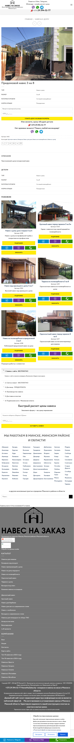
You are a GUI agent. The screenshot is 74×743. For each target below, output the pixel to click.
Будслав (15, 450)
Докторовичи (38, 466)
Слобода (68, 453)
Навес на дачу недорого (10, 571)
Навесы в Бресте (7, 662)
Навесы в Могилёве (8, 673)
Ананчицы (5, 450)
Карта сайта (5, 651)
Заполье (57, 447)
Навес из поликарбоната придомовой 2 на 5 (19, 339)
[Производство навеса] (3, 391)
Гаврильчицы (27, 453)
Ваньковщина (16, 460)
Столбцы (68, 472)
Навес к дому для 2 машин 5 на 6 (18, 231)
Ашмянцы (5, 457)
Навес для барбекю (8, 603)
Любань (57, 469)
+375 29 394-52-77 (38, 125)
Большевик (5, 469)
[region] (50, 725)
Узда (66, 475)
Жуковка (47, 457)
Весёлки (15, 466)
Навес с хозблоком (8, 610)
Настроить (38, 734)
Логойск (57, 466)
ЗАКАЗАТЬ (19, 253)
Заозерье (47, 475)
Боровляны (5, 475)
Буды (14, 453)
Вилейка (15, 469)
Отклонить (51, 734)
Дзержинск (37, 463)
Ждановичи (48, 450)
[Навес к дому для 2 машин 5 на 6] (18, 214)
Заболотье (47, 463)
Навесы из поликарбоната (40, 139)
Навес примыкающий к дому (11, 567)
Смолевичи (68, 460)
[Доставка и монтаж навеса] (3, 396)
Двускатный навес (8, 595)
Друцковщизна (38, 479)
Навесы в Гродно (7, 666)
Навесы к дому (42, 19)
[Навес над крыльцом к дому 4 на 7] (18, 271)
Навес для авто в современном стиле (15, 606)
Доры (35, 472)
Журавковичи (48, 460)
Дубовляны (48, 447)
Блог (3, 640)
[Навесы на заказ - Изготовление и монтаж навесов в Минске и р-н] (12, 3)
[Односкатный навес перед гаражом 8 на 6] (55, 321)
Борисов (5, 472)
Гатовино (26, 460)
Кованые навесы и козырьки (11, 589)
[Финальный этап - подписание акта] (3, 400)
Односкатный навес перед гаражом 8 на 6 (55, 335)
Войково (15, 479)
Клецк (56, 457)
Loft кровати (6, 629)
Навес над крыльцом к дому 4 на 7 (18, 286)
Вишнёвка (15, 472)
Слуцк (67, 457)
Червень (67, 484)
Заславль (57, 450)
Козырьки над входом (9, 563)
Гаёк (24, 457)
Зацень (56, 453)
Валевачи (15, 457)
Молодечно (58, 481)
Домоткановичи (38, 469)
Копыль (56, 460)
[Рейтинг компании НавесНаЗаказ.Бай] (8, 540)
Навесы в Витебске (8, 677)
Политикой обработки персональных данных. (47, 730)
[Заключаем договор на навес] (3, 387)
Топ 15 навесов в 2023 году (11, 655)
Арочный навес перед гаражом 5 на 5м (55, 224)
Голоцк (25, 472)
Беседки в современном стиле (12, 614)
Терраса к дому (7, 582)
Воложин (26, 450)
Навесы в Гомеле (7, 670)
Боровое (5, 479)
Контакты (5, 647)
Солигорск (68, 463)
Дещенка (36, 460)
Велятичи (15, 463)
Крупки (56, 463)
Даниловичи (37, 453)
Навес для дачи (27, 139)
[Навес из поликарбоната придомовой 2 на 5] (18, 323)
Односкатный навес (8, 578)
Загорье (46, 466)
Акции (3, 643)
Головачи (26, 469)
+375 (41, 10)
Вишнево (15, 475)
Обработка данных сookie (10, 549)
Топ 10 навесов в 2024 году (11, 658)
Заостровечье (48, 479)
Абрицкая (5, 447)
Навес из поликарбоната (10, 574)
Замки (46, 469)
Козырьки (20, 139)
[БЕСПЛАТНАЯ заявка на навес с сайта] (3, 370)
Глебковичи (27, 466)
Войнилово (26, 447)
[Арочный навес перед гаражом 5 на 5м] (55, 211)
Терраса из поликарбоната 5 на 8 (55, 281)
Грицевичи (36, 450)
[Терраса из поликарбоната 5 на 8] (55, 268)
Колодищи (68, 481)
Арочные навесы (12, 139)
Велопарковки (6, 625)
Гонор (25, 475)
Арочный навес (7, 599)
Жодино (46, 453)
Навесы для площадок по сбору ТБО (15, 618)
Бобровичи (5, 463)
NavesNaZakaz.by (28, 687)
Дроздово (36, 475)
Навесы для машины (8, 559)
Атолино (5, 453)
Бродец (14, 447)
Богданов (5, 466)
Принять (63, 734)
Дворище (36, 457)
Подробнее (19, 243)
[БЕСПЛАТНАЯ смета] (3, 382)
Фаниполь (68, 478)
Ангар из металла (7, 621)
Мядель (67, 447)
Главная (28, 19)
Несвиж (67, 450)
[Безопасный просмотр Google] (6, 545)
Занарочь (47, 472)
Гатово (25, 463)
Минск (56, 478)
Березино (5, 460)
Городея (25, 479)
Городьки (36, 447)
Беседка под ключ (8, 586)
